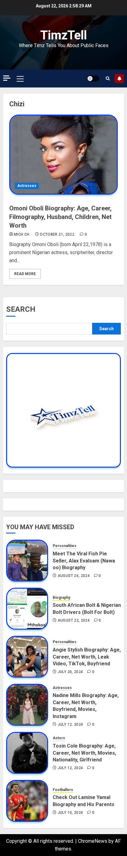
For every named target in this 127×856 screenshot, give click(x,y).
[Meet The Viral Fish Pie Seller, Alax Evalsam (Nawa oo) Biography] (27, 561)
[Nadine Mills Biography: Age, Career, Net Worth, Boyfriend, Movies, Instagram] (27, 705)
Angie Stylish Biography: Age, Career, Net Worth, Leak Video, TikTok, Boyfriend (87, 657)
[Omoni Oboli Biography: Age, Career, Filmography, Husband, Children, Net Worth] (63, 155)
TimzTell (63, 35)
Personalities (64, 546)
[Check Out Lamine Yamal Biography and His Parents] (27, 801)
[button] (20, 78)
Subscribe (119, 78)
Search (20, 309)
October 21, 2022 (57, 234)
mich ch (22, 234)
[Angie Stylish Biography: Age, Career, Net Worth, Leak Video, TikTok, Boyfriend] (27, 657)
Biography (61, 597)
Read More (25, 274)
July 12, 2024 (70, 724)
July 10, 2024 (70, 812)
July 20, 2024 (70, 672)
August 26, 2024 (74, 576)
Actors (59, 738)
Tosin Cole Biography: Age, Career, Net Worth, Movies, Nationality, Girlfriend (84, 753)
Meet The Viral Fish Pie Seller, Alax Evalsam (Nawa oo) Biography (84, 560)
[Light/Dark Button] (93, 78)
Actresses (26, 186)
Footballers (63, 790)
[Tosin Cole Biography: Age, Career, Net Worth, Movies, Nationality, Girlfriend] (27, 753)
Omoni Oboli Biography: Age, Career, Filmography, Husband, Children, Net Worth (60, 217)
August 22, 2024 (74, 620)
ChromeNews (92, 841)
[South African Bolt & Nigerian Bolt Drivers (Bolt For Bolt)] (27, 609)
